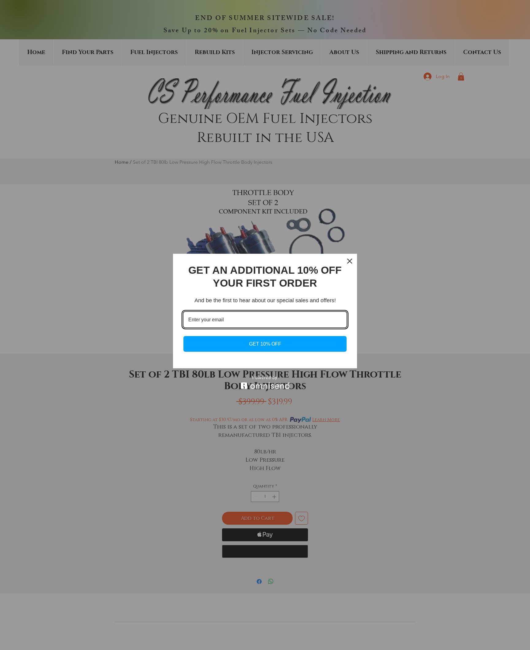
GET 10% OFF (265, 344)
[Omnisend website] (265, 382)
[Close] (349, 261)
